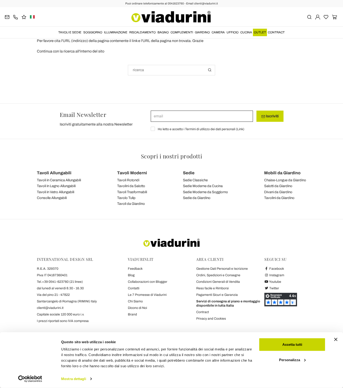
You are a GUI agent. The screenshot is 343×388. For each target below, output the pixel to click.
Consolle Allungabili (52, 198)
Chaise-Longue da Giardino (285, 180)
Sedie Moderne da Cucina (203, 186)
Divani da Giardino (278, 192)
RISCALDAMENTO (142, 32)
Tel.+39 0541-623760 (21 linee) (60, 281)
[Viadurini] (171, 17)
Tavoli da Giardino (131, 204)
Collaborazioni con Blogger (147, 281)
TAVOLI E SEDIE (69, 32)
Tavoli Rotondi (128, 180)
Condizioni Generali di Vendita (218, 281)
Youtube (275, 281)
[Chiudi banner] (335, 339)
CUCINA (246, 32)
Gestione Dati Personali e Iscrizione (222, 268)
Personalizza (289, 360)
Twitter (274, 288)
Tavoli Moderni (132, 173)
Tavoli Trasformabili (132, 192)
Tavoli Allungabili (54, 173)
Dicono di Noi (137, 308)
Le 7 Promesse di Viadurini (147, 295)
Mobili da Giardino (282, 173)
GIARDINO (202, 32)
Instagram (276, 275)
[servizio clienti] (15, 16)
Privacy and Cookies (211, 318)
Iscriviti (272, 116)
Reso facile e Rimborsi (212, 288)
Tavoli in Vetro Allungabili (55, 192)
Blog (131, 275)
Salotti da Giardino (278, 186)
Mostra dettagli (73, 379)
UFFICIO (232, 32)
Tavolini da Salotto (131, 186)
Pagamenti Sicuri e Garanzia (217, 295)
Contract (276, 32)
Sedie (189, 173)
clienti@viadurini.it (50, 308)
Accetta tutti (292, 344)
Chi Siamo (135, 301)
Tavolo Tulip (126, 198)
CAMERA (218, 32)
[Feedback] (23, 16)
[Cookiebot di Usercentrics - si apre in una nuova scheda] (30, 378)
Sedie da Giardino (196, 198)
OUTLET (260, 32)
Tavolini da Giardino (279, 198)
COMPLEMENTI (182, 32)
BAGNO (163, 32)
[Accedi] (317, 16)
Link (240, 129)
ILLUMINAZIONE (115, 32)
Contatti (133, 288)
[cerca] (309, 16)
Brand (132, 314)
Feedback (135, 268)
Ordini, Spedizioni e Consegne (218, 275)
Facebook (276, 268)
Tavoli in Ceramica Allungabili (59, 180)
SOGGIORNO (92, 32)
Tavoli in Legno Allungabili (56, 186)
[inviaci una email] (7, 16)
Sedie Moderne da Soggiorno (205, 192)
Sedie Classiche (195, 180)
